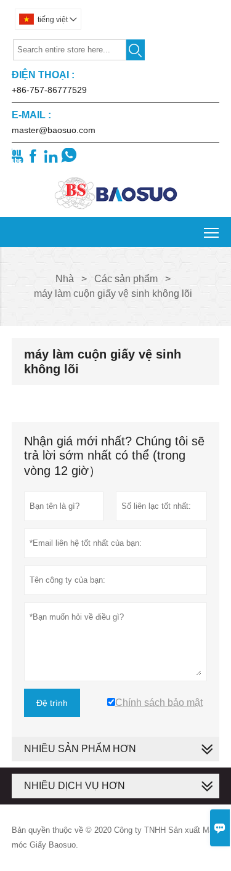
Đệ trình (52, 703)
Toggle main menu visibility (212, 232)
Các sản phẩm (126, 278)
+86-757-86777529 (49, 90)
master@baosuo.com (53, 130)
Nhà (64, 278)
